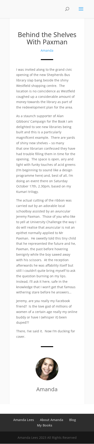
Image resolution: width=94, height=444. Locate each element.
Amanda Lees (23, 420)
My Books (44, 425)
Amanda (47, 50)
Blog (72, 420)
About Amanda (51, 420)
